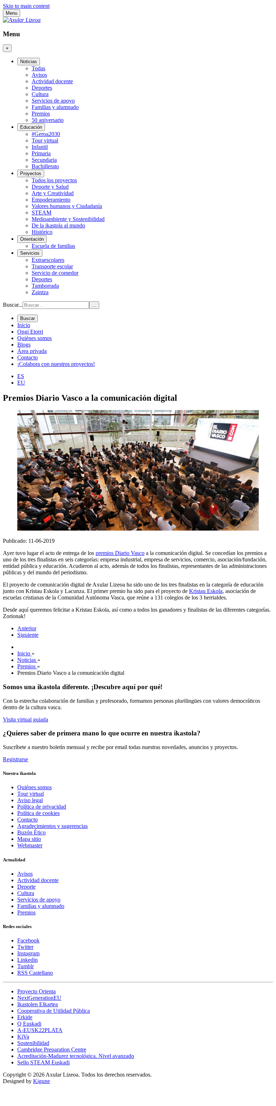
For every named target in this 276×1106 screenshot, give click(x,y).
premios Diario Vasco (120, 553)
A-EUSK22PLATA (40, 1030)
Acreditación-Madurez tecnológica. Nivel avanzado (75, 1056)
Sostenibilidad (33, 1043)
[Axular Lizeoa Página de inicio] (22, 20)
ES (20, 376)
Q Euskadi (29, 1024)
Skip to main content (26, 6)
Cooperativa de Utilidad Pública (53, 1011)
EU (21, 383)
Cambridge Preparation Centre (51, 1049)
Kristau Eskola (205, 591)
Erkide (24, 1017)
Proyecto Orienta (36, 991)
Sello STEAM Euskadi (43, 1062)
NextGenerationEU (39, 998)
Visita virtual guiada (25, 719)
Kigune (41, 1081)
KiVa (23, 1037)
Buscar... (13, 305)
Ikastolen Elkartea (37, 1004)
